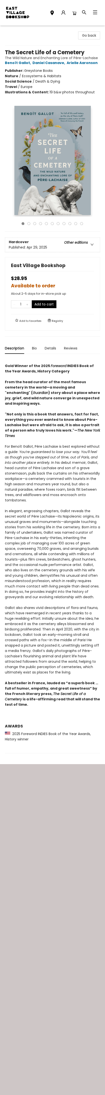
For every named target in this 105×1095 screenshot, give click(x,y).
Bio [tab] (34, 348)
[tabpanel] (52, 555)
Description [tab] (14, 348)
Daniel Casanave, (49, 62)
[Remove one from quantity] (14, 304)
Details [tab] (50, 348)
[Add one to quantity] (27, 304)
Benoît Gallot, (18, 62)
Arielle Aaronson (82, 62)
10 (75, 223)
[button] (52, 13)
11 (81, 223)
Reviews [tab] (70, 348)
